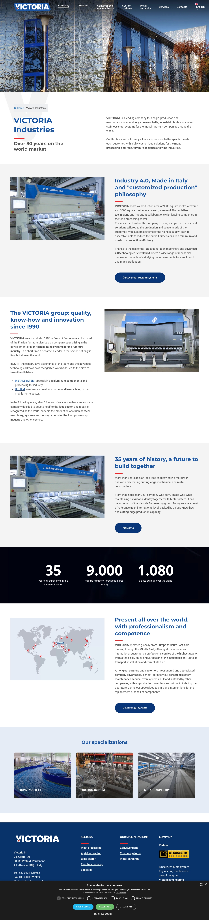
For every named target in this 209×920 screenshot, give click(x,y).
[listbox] (201, 884)
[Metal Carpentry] (166, 775)
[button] (104, 914)
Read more (121, 892)
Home (20, 108)
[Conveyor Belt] (42, 775)
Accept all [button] (105, 906)
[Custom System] (104, 775)
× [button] (205, 884)
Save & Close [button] (83, 906)
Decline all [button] (126, 906)
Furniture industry (92, 864)
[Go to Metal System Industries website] (174, 859)
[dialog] (104, 900)
